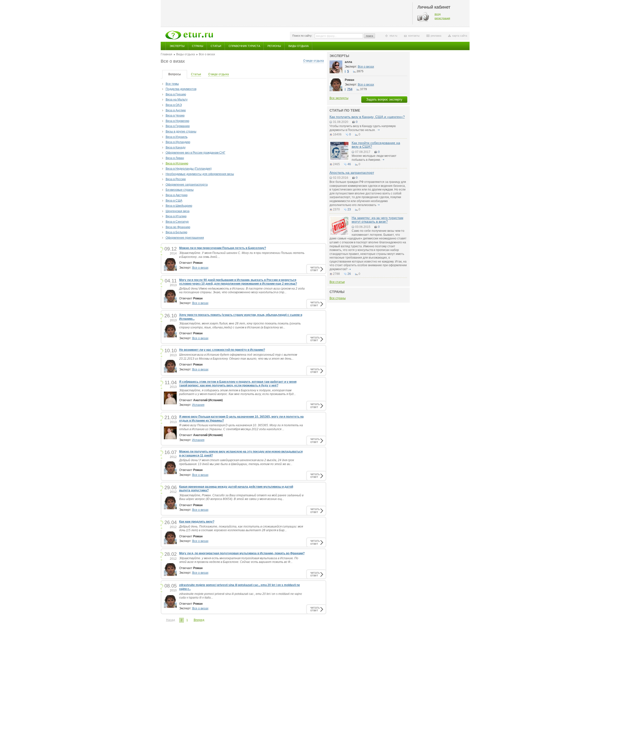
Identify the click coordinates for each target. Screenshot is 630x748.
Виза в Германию (178, 126)
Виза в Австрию (177, 195)
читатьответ (315, 269)
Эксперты (177, 45)
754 (349, 89)
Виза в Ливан (175, 158)
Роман (349, 80)
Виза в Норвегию (177, 121)
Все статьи (337, 282)
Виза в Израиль (177, 137)
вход (438, 14)
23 (349, 209)
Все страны (338, 298)
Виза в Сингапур (177, 221)
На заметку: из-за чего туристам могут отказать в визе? (377, 219)
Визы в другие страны (181, 131)
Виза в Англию (176, 110)
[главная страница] (189, 35)
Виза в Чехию (175, 115)
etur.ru (393, 35)
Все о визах (200, 267)
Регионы (274, 45)
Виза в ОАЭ (174, 105)
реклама (436, 35)
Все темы (172, 84)
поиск (369, 35)
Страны (197, 45)
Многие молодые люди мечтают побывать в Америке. (374, 157)
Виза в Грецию (176, 94)
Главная (166, 54)
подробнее (378, 130)
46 (349, 164)
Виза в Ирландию (178, 142)
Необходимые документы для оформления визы (200, 174)
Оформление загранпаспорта (187, 184)
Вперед (199, 620)
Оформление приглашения (185, 237)
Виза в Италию (176, 216)
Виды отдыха (298, 45)
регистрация (442, 18)
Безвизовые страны (180, 189)
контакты (414, 35)
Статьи (216, 45)
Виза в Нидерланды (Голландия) (189, 168)
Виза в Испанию (177, 163)
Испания (198, 405)
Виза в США (174, 200)
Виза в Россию (176, 179)
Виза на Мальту (177, 99)
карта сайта (459, 35)
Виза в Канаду (176, 147)
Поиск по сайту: (302, 35)
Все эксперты (339, 98)
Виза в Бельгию (176, 232)
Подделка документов (181, 89)
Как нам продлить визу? (196, 521)
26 (349, 274)
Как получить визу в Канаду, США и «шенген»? (367, 117)
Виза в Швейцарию (179, 205)
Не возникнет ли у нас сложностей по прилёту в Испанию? (222, 350)
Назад (170, 620)
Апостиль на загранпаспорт (352, 173)
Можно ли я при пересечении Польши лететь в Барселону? (222, 248)
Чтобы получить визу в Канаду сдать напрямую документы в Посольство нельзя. (363, 128)
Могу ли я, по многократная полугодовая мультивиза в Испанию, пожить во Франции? (242, 553)
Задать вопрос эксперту (384, 99)
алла (348, 62)
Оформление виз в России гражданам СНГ (195, 152)
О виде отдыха (313, 60)
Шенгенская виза (177, 211)
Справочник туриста (244, 45)
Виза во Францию (178, 227)
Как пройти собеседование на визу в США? (376, 144)
